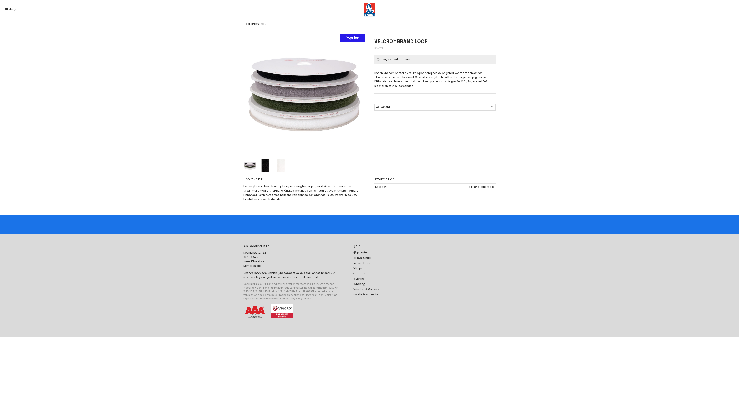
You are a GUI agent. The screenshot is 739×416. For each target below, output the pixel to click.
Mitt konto (359, 273)
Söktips (358, 268)
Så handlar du (362, 263)
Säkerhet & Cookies (366, 289)
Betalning (359, 284)
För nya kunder (362, 258)
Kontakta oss (252, 266)
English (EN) (275, 273)
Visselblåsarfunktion (366, 294)
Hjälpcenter (360, 252)
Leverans (358, 279)
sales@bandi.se (253, 261)
